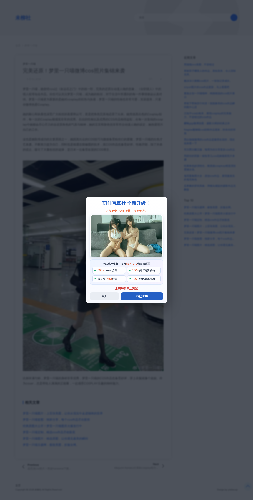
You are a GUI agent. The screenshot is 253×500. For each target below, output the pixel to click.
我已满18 (142, 296)
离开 (104, 296)
